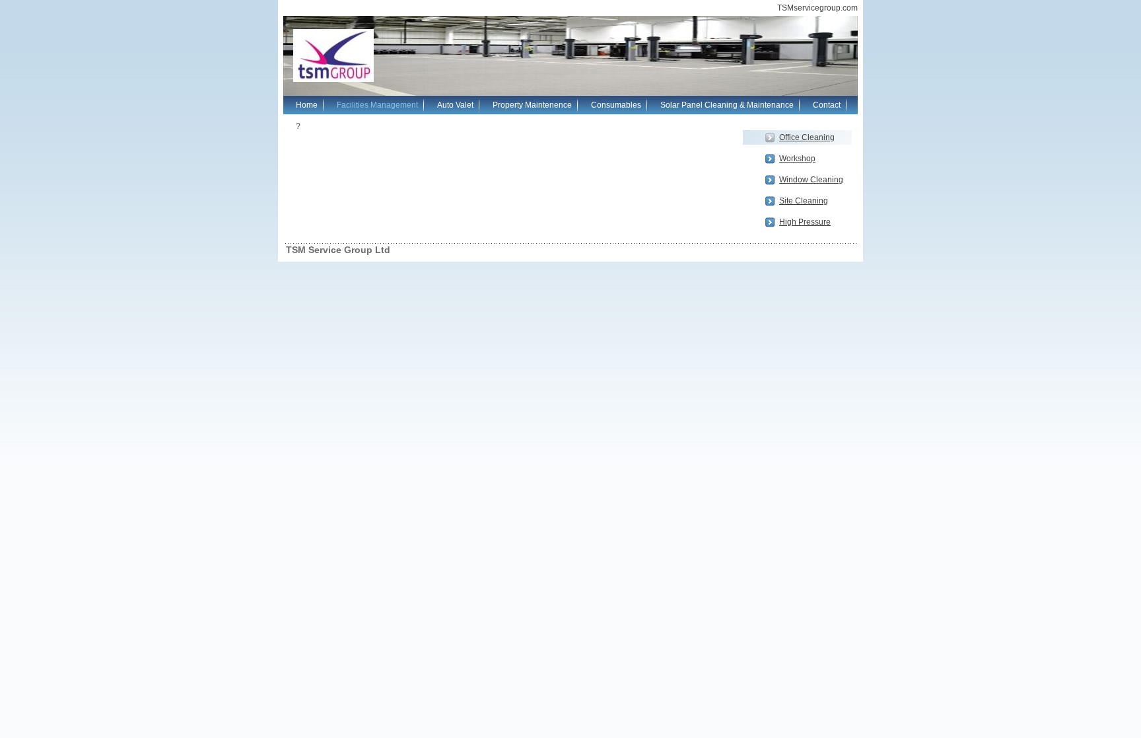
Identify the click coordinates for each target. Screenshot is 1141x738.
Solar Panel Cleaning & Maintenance (727, 105)
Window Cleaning (811, 179)
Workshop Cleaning (797, 160)
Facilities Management (377, 105)
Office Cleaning (807, 137)
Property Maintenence (532, 105)
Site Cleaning (803, 200)
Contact (827, 105)
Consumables (616, 105)
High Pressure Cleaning (805, 223)
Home (307, 105)
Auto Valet (455, 105)
